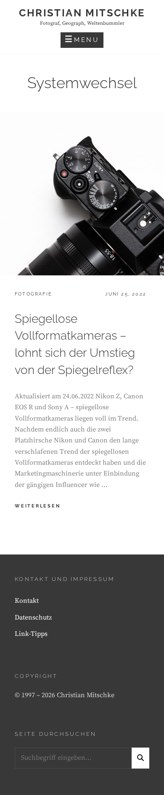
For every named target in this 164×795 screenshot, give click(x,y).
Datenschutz (33, 617)
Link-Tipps (31, 634)
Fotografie (33, 294)
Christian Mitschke (82, 13)
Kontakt (27, 600)
